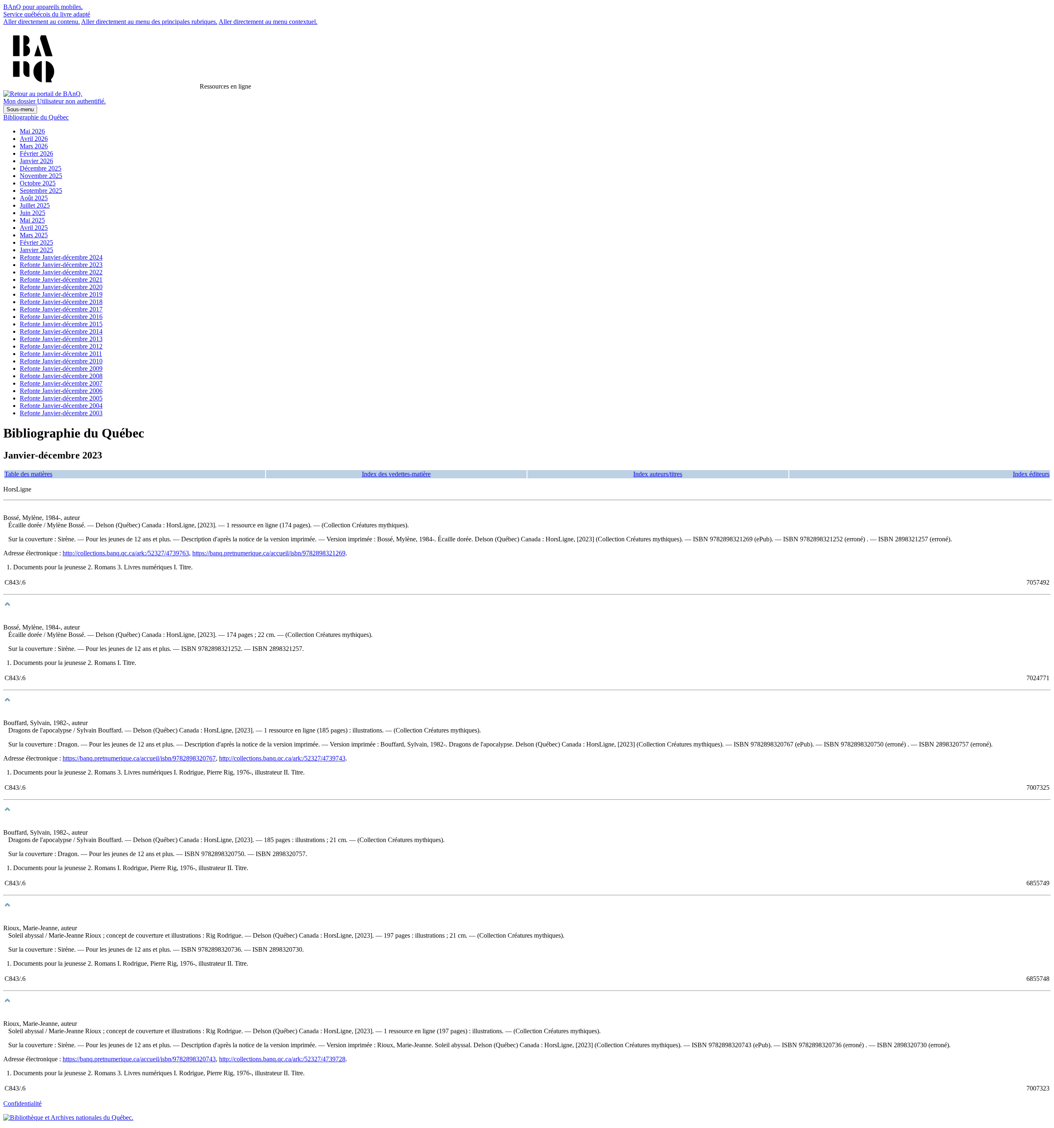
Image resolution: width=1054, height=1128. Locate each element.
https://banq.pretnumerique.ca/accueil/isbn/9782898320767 (139, 758)
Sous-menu (20, 109)
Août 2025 (34, 197)
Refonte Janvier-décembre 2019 (61, 294)
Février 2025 (36, 242)
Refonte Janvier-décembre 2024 (61, 257)
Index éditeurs (1031, 473)
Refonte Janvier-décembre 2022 (61, 272)
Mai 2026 (32, 131)
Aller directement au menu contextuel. (268, 21)
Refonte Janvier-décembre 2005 (61, 398)
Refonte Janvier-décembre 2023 (61, 264)
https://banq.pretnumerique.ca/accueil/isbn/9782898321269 (268, 553)
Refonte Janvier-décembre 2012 (61, 346)
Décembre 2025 (40, 168)
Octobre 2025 (38, 183)
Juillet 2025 (35, 205)
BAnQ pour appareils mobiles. (43, 6)
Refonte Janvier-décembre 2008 (61, 375)
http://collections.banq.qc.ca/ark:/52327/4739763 (126, 553)
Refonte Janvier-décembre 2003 (61, 413)
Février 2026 (36, 153)
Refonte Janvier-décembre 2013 (61, 338)
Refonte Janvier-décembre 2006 (61, 390)
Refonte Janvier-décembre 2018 (61, 301)
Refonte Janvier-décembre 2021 (61, 279)
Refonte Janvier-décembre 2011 (61, 353)
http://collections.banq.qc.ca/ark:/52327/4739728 (282, 1058)
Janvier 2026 (36, 160)
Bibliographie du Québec (36, 117)
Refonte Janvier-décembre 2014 (61, 331)
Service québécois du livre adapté (46, 14)
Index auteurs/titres (657, 473)
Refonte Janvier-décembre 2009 (61, 368)
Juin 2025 (32, 212)
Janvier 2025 (36, 249)
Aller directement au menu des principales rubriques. (149, 21)
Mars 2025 (34, 235)
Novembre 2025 (41, 175)
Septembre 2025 (41, 190)
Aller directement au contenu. (41, 21)
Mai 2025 (32, 220)
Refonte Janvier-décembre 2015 (61, 324)
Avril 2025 (34, 227)
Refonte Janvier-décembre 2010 (61, 361)
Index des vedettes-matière (396, 473)
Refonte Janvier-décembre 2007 (61, 383)
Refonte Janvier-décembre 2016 (61, 316)
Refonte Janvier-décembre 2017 (61, 309)
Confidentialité (22, 1103)
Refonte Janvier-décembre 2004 (61, 405)
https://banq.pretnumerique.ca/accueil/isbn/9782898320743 (139, 1058)
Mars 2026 (34, 146)
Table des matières (28, 473)
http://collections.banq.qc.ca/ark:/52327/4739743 (282, 758)
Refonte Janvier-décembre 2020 (61, 286)
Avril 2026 (34, 138)
